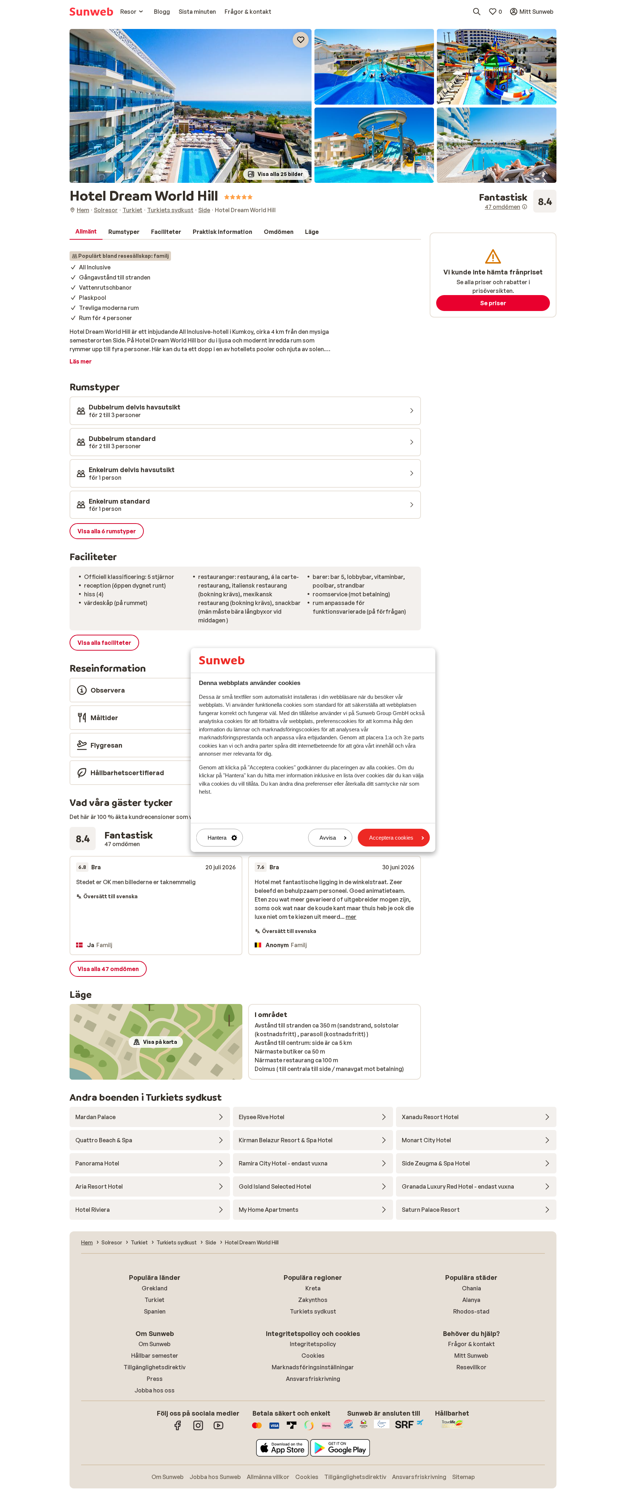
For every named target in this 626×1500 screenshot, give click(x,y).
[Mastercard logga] (257, 1429)
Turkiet (154, 1299)
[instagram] (198, 1429)
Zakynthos (312, 1299)
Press (155, 1378)
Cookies (313, 1355)
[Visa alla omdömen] (517, 201)
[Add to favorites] (301, 40)
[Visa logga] (274, 1429)
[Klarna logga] (326, 1429)
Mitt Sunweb (471, 1355)
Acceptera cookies (391, 838)
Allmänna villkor (268, 1476)
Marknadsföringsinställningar (313, 1367)
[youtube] (218, 1429)
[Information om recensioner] (524, 206)
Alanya (471, 1299)
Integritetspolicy (313, 1344)
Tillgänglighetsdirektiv (154, 1367)
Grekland (154, 1288)
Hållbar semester (154, 1355)
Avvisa (328, 838)
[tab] (86, 232)
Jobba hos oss (154, 1390)
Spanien (155, 1311)
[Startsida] (91, 11)
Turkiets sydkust (313, 1311)
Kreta (313, 1288)
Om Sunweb (154, 1344)
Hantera (217, 838)
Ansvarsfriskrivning (313, 1378)
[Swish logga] (309, 1429)
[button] (191, 106)
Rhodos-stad (471, 1311)
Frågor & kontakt (471, 1344)
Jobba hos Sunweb (215, 1476)
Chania (471, 1288)
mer (351, 916)
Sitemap (463, 1476)
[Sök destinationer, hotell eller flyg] (477, 11)
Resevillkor (471, 1367)
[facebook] (178, 1429)
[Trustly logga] (291, 1429)
